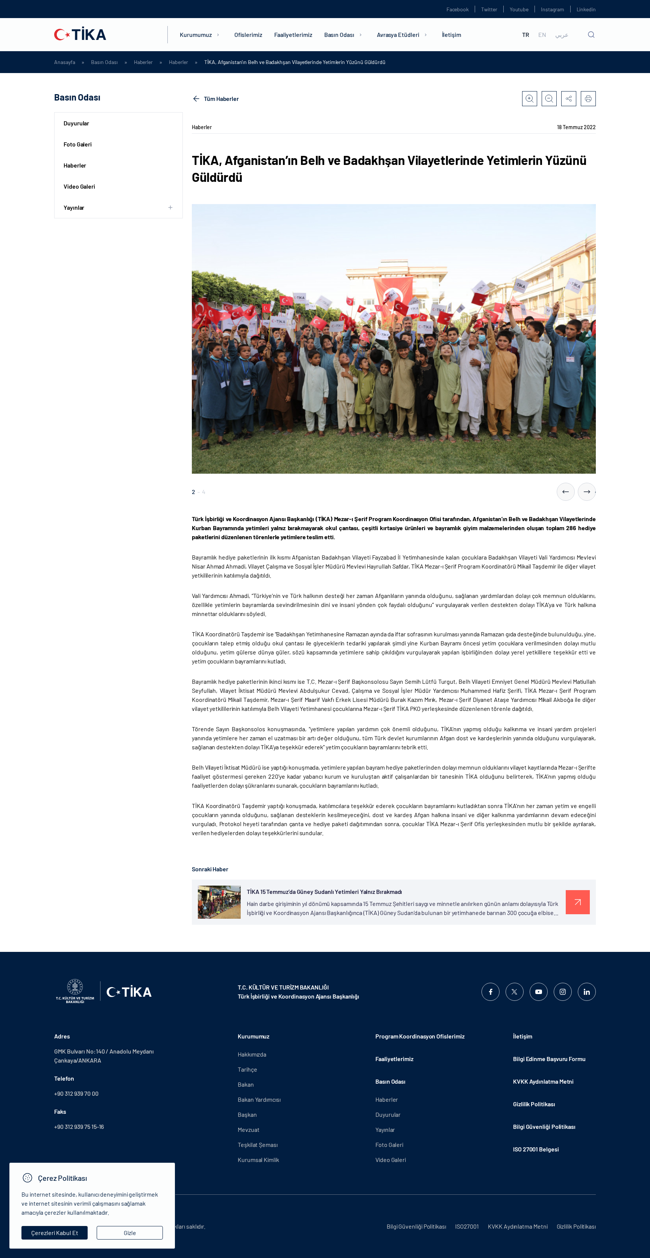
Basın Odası (339, 34)
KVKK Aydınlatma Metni (543, 1081)
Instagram (552, 9)
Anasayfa (64, 62)
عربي (562, 35)
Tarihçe (247, 1069)
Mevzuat (248, 1129)
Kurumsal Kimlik (258, 1159)
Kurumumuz (195, 34)
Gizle (130, 1232)
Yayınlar (385, 1129)
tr (525, 35)
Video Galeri (79, 186)
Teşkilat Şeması (258, 1144)
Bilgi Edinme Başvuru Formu (549, 1058)
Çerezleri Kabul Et (54, 1232)
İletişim (451, 34)
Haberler (143, 62)
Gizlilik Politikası (534, 1103)
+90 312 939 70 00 (76, 1093)
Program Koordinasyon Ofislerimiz (419, 1036)
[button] (566, 492)
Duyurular (76, 123)
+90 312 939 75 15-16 (79, 1126)
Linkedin (586, 9)
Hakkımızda (252, 1054)
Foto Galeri (78, 144)
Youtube (519, 9)
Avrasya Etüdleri (398, 34)
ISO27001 (467, 1226)
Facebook (457, 9)
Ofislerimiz (248, 34)
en (542, 35)
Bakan (246, 1084)
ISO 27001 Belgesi (536, 1149)
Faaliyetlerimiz (293, 34)
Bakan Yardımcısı (259, 1099)
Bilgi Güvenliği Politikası (544, 1126)
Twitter (489, 9)
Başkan (247, 1114)
